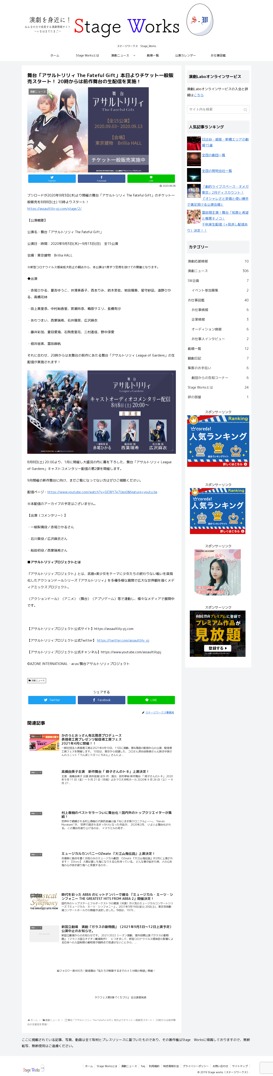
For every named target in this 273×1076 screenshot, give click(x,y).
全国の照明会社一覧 (217, 171)
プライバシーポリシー (196, 1066)
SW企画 (218, 280)
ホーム (89, 1066)
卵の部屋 (218, 397)
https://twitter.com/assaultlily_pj (123, 640)
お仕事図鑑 (218, 300)
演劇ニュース (38, 680)
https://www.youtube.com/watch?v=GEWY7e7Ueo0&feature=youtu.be (102, 492)
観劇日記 (218, 358)
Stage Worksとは (218, 387)
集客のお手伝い (218, 368)
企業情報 (220, 319)
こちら (199, 95)
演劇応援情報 (218, 261)
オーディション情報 (220, 329)
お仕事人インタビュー (220, 339)
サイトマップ (240, 1066)
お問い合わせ (220, 1066)
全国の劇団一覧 (213, 155)
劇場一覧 (218, 348)
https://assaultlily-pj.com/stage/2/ (54, 208)
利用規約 (154, 1066)
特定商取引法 (171, 1066)
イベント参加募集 (220, 290)
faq (143, 1066)
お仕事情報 (220, 309)
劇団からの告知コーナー (220, 377)
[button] (245, 109)
